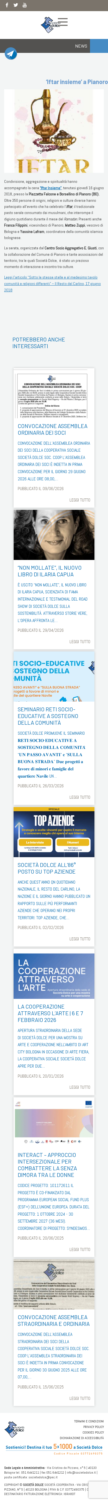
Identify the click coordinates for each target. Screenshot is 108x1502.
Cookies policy (93, 1432)
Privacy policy (93, 1427)
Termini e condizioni (89, 1421)
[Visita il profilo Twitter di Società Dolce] (16, 6)
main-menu (63, 22)
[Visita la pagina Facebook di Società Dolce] (7, 6)
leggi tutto (80, 500)
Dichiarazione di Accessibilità (82, 1438)
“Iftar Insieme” (50, 187)
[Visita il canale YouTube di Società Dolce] (24, 6)
